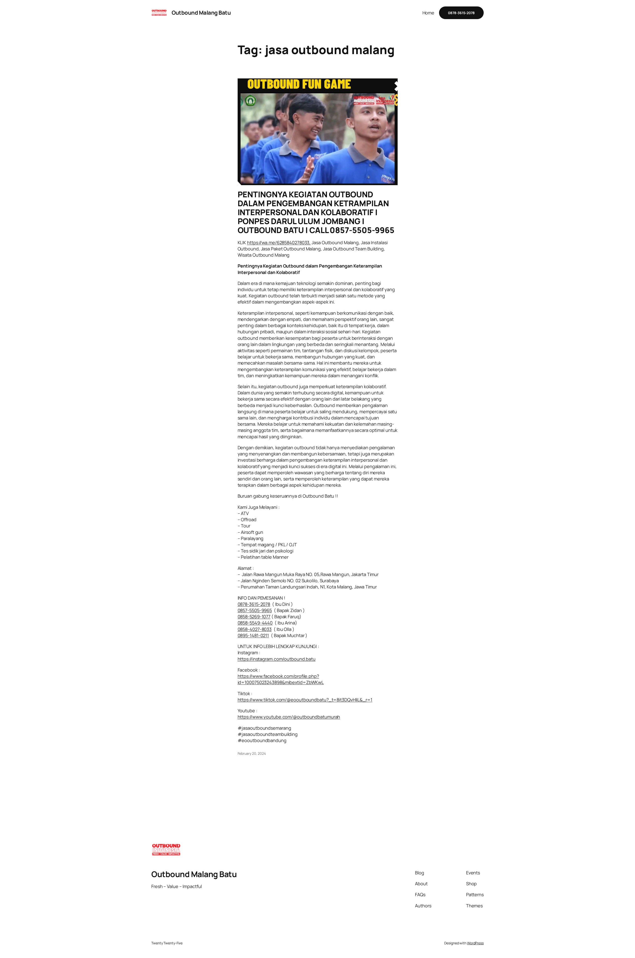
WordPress (475, 943)
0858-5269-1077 (254, 616)
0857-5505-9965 (255, 610)
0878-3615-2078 (254, 604)
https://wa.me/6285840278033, (279, 242)
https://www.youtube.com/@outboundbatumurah (289, 717)
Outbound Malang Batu (201, 12)
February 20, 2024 (252, 753)
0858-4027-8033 (255, 629)
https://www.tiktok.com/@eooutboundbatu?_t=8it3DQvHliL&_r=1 (305, 700)
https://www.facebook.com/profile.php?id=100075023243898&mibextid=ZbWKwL (281, 679)
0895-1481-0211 (253, 635)
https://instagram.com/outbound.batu (277, 659)
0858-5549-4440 (255, 623)
